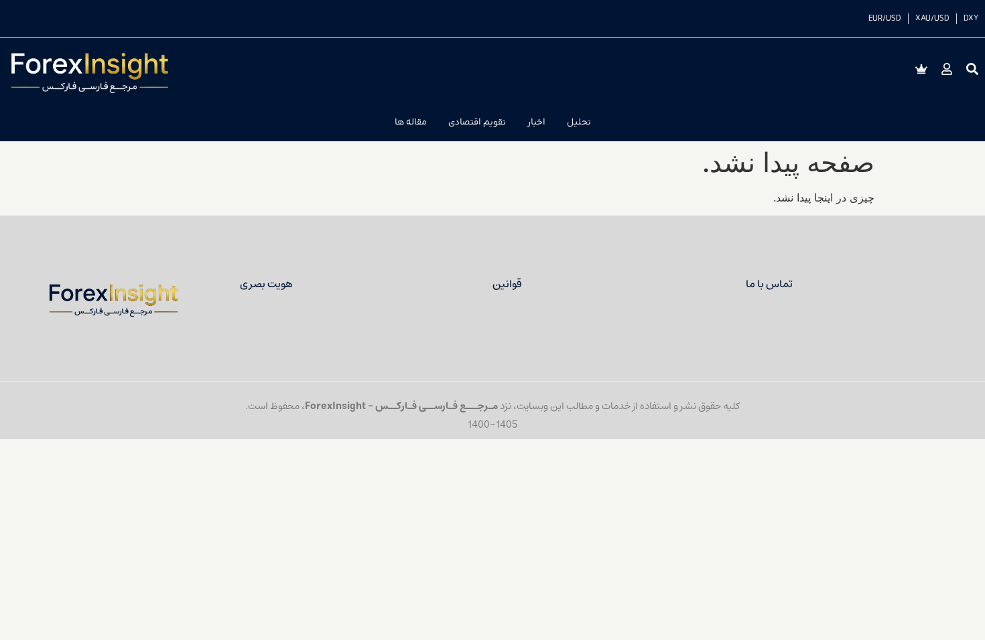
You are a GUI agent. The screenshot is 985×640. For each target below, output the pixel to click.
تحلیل (579, 122)
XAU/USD (932, 18)
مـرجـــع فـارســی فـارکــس (436, 406)
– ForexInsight (340, 406)
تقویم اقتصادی (477, 122)
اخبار (536, 122)
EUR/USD (884, 18)
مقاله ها (411, 122)
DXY (971, 18)
